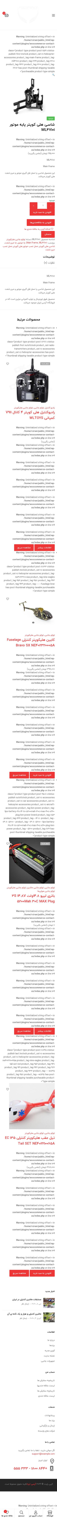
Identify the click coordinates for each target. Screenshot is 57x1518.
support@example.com (43, 1454)
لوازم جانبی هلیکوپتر (16, 239)
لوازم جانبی (39, 408)
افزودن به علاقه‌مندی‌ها (40, 222)
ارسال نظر (25, 1303)
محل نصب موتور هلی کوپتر (25, 246)
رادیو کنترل (50, 408)
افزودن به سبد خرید (42, 212)
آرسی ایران (31, 1484)
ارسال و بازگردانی (47, 1426)
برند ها (52, 1420)
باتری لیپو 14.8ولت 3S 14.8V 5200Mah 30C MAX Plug (33, 898)
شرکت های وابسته (46, 1431)
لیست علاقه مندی (46, 1396)
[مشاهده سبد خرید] (7, 15)
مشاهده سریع (24, 547)
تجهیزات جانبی (48, 1361)
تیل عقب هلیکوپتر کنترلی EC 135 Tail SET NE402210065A (30, 1140)
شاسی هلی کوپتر (47, 246)
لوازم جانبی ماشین (35, 887)
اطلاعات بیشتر (44, 547)
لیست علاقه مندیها (46, 1385)
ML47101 (43, 243)
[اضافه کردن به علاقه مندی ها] (7, 363)
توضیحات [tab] (49, 256)
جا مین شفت (11, 243)
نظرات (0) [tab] (49, 262)
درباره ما (51, 1340)
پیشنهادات (50, 1415)
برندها (52, 1345)
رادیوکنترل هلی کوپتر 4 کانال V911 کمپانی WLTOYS (30, 415)
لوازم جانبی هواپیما (46, 891)
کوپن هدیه (50, 1350)
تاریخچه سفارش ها (46, 1380)
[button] (53, 75)
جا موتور (21, 243)
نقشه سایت (49, 1356)
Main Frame (32, 243)
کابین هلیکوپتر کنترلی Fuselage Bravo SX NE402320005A (31, 642)
